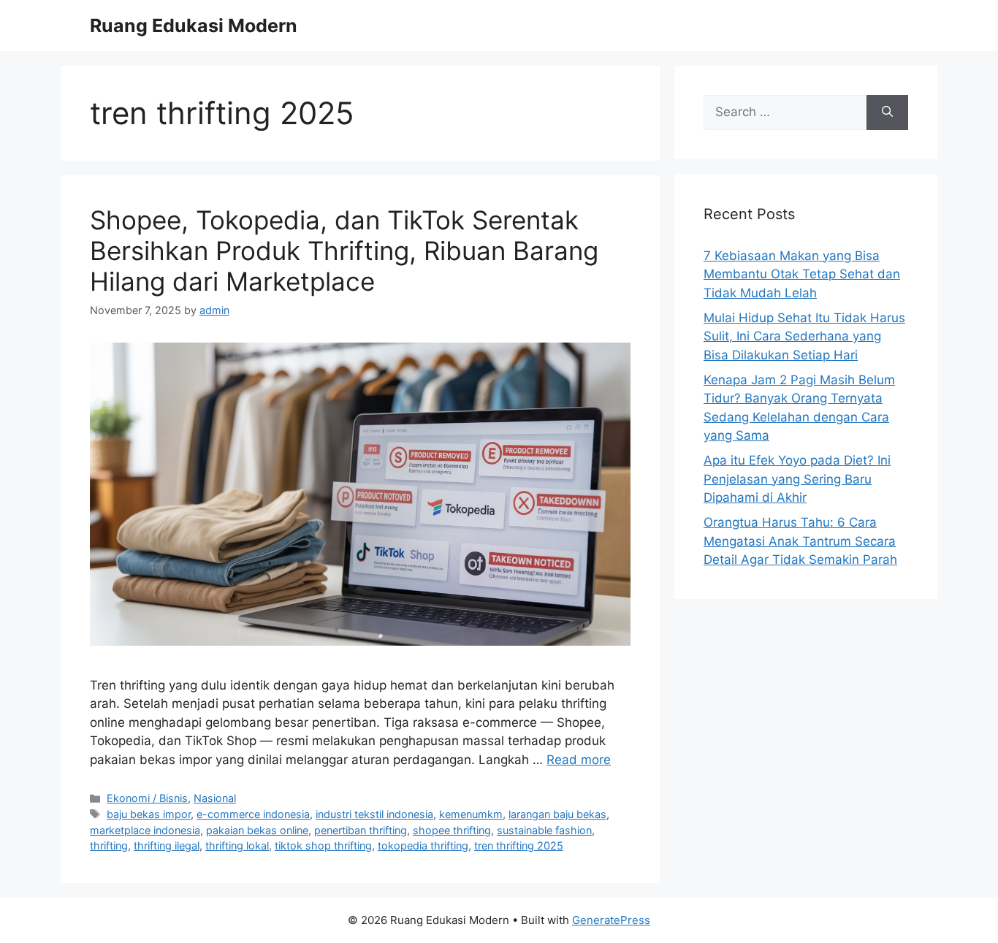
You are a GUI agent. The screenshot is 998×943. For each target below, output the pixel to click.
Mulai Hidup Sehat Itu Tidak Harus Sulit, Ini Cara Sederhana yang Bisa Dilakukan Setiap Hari (804, 336)
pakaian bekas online (257, 830)
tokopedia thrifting (423, 845)
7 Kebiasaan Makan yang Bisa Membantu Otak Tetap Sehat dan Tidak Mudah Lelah (802, 274)
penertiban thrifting (360, 830)
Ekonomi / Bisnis (147, 798)
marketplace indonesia (145, 830)
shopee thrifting (452, 830)
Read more (578, 759)
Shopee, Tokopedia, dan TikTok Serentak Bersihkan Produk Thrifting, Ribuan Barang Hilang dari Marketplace (344, 251)
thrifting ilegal (166, 845)
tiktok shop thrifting (323, 845)
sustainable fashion (544, 830)
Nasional (215, 798)
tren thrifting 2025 (518, 845)
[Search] (887, 112)
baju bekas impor (149, 814)
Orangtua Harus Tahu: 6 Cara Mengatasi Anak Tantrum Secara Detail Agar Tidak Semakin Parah (800, 541)
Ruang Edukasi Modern (193, 26)
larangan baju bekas (557, 814)
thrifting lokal (237, 845)
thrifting (109, 845)
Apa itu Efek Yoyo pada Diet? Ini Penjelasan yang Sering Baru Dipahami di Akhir (797, 479)
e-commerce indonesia (253, 814)
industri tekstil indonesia (374, 814)
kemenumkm (471, 814)
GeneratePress (611, 920)
